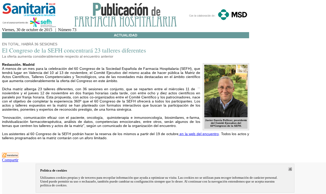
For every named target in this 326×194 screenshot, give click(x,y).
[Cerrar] (290, 169)
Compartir (10, 160)
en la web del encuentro (199, 134)
